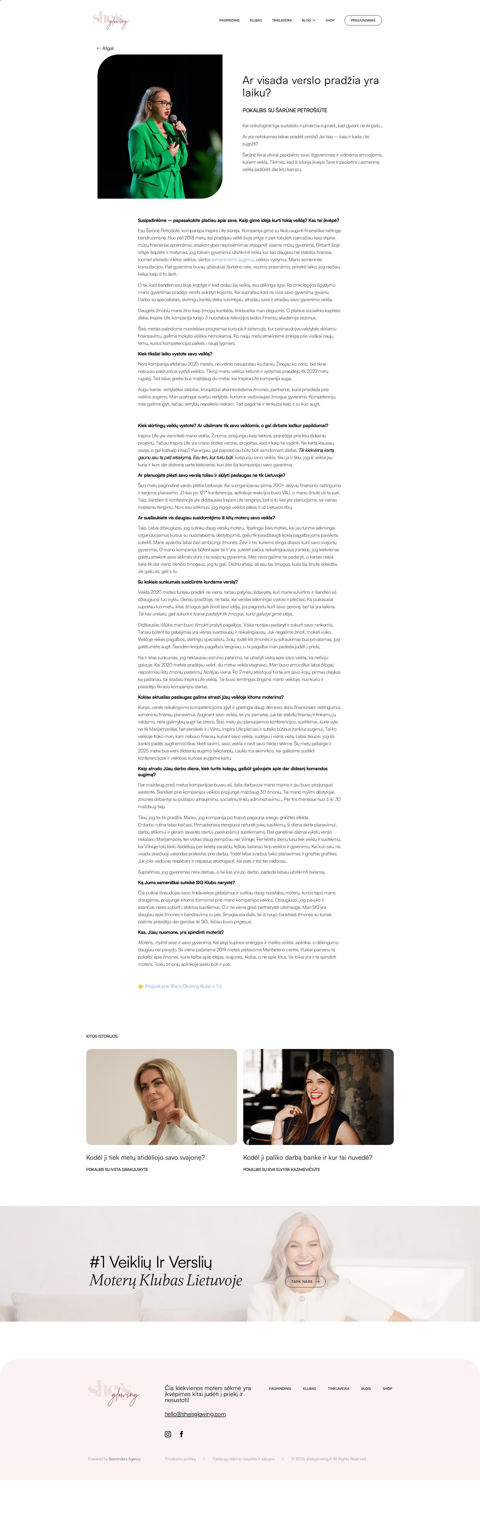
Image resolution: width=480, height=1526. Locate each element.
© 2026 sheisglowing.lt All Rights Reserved (328, 1458)
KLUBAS (309, 1388)
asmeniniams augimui (233, 259)
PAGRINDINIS (280, 1388)
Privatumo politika (180, 1458)
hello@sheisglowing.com (195, 1414)
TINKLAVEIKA (338, 1388)
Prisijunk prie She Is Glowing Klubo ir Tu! (183, 986)
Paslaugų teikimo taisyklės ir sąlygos (243, 1458)
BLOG (366, 1388)
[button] (309, 20)
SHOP (387, 1388)
